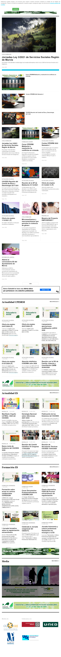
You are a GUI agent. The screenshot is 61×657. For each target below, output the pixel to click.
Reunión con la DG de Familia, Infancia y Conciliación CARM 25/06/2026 (50, 364)
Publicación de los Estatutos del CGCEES (50, 415)
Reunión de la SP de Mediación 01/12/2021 (30, 184)
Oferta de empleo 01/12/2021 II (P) (48, 184)
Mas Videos (55, 561)
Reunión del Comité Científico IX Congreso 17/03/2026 (30, 446)
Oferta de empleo (13, 335)
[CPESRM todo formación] (30, 551)
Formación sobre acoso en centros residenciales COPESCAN (8, 492)
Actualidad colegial (8, 320)
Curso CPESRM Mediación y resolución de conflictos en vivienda (41, 75)
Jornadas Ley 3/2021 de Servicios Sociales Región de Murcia (30, 58)
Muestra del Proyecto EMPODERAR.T (50, 219)
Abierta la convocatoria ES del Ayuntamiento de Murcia (9, 262)
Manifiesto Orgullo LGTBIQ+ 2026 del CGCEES (9, 416)
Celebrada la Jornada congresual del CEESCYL (30, 529)
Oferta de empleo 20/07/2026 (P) (28, 325)
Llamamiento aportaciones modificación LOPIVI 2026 (49, 327)
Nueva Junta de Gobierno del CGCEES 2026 (10, 448)
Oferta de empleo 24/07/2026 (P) (8, 325)
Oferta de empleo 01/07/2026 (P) (8, 362)
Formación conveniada (8, 485)
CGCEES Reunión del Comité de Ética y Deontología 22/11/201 (40, 113)
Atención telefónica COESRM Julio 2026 (29, 362)
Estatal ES (5, 411)
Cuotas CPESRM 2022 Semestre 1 (35, 94)
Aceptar (15, 9)
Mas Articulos (54, 301)
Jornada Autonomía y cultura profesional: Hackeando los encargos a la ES (50, 529)
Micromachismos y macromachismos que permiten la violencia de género (30, 222)
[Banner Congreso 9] (30, 383)
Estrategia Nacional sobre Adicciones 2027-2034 (29, 416)
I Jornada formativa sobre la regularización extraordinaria (10, 530)
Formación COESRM (27, 486)
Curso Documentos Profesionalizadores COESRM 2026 (29, 492)
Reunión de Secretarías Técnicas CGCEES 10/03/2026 (49, 446)
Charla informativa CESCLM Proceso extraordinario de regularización (49, 492)
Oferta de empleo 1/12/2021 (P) (8, 219)
